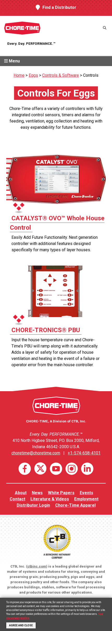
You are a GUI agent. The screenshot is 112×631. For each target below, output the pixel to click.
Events (86, 492)
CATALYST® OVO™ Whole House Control (57, 223)
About (21, 492)
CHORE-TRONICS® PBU (46, 330)
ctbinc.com (36, 566)
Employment (86, 499)
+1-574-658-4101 (84, 452)
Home (19, 75)
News (37, 492)
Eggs (33, 75)
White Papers (61, 492)
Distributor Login (33, 505)
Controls (90, 75)
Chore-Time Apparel (75, 505)
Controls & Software (60, 75)
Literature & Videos (49, 499)
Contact (17, 499)
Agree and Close (21, 625)
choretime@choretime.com (35, 452)
